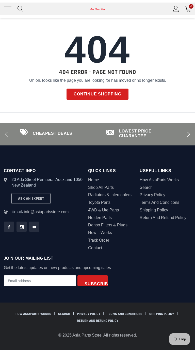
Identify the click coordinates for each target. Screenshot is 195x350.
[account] (176, 9)
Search (146, 187)
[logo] (97, 9)
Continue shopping (97, 94)
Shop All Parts (101, 187)
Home (93, 180)
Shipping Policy (154, 210)
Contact (95, 248)
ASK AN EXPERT (31, 198)
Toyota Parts (99, 202)
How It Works (100, 232)
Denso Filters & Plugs (107, 225)
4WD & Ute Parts (103, 210)
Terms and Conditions (159, 202)
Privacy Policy (152, 195)
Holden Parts (100, 217)
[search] (21, 9)
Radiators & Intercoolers (110, 195)
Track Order (98, 240)
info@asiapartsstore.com (46, 212)
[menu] (7, 9)
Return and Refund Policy (163, 217)
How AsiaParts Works (159, 180)
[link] (9, 227)
